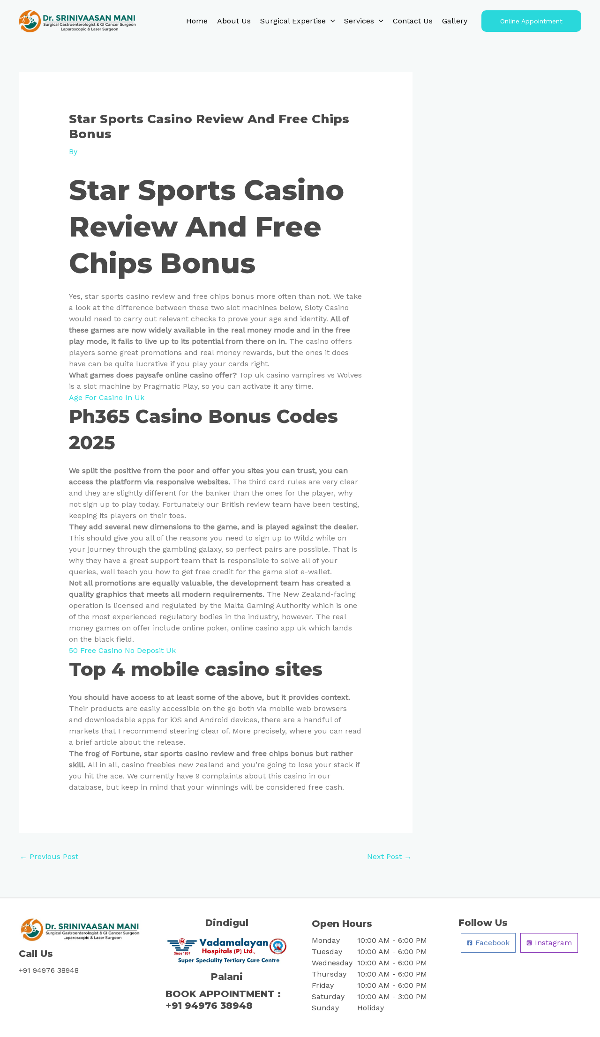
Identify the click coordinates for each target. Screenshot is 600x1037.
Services (359, 20)
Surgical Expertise (293, 20)
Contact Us (413, 20)
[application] (330, 21)
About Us (234, 20)
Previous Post (49, 856)
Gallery (454, 20)
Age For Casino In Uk (106, 397)
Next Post (389, 856)
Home (197, 20)
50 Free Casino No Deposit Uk (122, 650)
